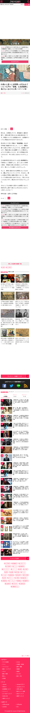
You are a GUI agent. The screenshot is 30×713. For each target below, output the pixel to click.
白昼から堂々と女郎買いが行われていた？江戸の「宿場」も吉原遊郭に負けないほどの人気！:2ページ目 (14, 86)
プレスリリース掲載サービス (14, 376)
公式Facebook (4, 386)
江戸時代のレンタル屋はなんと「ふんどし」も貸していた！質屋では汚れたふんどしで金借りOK (14, 224)
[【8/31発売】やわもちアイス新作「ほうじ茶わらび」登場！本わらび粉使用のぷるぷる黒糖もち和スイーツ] (6, 513)
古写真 (4, 678)
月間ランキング (6, 698)
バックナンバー (15, 62)
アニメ (15, 566)
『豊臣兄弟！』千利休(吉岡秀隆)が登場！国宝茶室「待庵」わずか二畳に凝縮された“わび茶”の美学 (21, 448)
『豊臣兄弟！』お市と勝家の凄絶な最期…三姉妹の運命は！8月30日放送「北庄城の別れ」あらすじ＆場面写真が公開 (21, 551)
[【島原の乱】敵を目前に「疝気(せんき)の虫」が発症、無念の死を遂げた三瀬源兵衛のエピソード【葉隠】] (8, 313)
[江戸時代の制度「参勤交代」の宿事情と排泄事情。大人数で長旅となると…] (8, 296)
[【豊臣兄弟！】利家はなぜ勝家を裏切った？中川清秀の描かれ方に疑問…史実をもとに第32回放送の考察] (6, 442)
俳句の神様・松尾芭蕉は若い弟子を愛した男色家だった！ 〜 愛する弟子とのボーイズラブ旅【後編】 (7, 341)
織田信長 (12, 575)
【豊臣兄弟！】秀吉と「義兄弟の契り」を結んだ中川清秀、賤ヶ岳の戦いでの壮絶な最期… (20, 519)
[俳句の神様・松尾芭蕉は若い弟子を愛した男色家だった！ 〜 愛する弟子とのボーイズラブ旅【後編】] (8, 333)
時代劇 (17, 572)
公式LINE (18, 386)
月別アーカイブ (20, 693)
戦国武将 (22, 566)
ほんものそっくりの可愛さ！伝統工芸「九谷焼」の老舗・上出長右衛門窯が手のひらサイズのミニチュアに (20, 543)
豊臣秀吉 (5, 581)
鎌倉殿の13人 (15, 586)
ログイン (22, 4)
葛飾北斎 (23, 583)
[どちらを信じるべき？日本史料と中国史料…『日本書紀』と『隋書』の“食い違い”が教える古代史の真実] (6, 434)
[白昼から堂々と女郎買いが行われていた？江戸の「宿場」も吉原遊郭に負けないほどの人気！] (15, 73)
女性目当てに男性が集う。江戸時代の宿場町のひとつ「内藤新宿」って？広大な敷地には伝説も (22, 286)
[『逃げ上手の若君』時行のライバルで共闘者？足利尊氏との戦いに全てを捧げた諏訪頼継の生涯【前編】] (6, 426)
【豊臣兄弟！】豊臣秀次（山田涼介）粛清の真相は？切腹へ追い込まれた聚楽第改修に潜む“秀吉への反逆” (21, 488)
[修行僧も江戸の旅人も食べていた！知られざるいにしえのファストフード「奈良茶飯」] (8, 278)
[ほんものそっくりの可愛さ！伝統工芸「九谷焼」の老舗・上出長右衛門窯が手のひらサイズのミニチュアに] (6, 544)
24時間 (5, 395)
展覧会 (19, 581)
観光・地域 (5, 673)
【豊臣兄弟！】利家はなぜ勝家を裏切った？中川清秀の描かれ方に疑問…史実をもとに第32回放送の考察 (20, 441)
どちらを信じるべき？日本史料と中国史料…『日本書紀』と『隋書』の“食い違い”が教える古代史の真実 (21, 433)
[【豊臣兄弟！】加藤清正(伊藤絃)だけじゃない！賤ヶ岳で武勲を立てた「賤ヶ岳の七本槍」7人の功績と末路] (6, 418)
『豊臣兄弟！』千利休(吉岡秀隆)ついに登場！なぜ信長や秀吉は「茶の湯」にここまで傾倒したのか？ (21, 503)
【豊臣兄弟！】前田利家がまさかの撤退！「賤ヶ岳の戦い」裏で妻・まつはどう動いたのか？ (20, 480)
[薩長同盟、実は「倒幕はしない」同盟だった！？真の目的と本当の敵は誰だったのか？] (22, 313)
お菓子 (26, 569)
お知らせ (4, 686)
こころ (22, 93)
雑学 (21, 569)
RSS (25, 386)
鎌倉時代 (26, 581)
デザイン (11, 578)
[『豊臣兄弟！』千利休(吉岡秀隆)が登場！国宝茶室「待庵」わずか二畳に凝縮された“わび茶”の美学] (6, 450)
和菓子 (18, 671)
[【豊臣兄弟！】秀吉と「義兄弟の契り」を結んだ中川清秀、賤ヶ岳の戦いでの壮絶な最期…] (6, 521)
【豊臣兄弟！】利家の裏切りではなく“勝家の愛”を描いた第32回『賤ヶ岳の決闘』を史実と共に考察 (20, 496)
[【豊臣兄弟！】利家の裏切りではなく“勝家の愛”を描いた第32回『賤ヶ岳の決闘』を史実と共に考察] (6, 497)
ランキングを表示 (14, 558)
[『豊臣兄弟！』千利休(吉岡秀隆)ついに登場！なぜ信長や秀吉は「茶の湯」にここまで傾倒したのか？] (6, 505)
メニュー (1, 1)
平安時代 (9, 566)
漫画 (12, 572)
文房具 (17, 578)
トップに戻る (26, 656)
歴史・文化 (3, 93)
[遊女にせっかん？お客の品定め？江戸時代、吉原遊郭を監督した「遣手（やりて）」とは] (22, 296)
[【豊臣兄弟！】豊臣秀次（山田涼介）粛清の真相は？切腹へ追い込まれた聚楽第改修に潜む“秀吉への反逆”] (6, 489)
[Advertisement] (15, 22)
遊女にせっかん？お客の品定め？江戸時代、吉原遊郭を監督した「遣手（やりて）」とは (22, 304)
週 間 (15, 395)
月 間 (24, 395)
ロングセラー (6, 569)
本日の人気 (5, 696)
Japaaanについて (21, 686)
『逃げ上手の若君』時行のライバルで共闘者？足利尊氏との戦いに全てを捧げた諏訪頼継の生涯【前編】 (20, 425)
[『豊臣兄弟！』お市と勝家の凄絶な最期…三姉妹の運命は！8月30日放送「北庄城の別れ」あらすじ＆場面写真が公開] (6, 552)
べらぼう (5, 575)
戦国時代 (15, 563)
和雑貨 (18, 669)
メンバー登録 (27, 4)
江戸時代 (9, 267)
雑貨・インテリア (6, 669)
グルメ (4, 671)
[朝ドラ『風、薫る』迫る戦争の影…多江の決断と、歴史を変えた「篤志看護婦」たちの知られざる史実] (6, 410)
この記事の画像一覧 (16, 264)
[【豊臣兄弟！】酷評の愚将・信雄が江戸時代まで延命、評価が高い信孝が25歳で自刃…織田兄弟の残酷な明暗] (6, 466)
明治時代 (19, 575)
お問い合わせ (20, 689)
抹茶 (5, 578)
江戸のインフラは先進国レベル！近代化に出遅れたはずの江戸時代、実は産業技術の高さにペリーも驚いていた (14, 52)
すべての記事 (5, 662)
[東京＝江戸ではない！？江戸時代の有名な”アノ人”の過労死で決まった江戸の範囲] (22, 333)
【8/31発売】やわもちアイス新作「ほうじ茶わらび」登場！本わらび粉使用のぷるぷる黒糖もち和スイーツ (20, 512)
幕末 (7, 572)
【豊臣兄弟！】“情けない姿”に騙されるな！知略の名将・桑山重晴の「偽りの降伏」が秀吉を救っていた (20, 401)
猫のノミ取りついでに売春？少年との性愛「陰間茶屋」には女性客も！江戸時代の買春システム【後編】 (14, 57)
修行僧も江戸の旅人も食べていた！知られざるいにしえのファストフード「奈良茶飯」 (7, 286)
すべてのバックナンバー (15, 227)
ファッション (5, 666)
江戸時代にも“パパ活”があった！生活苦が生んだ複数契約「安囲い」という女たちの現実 (14, 48)
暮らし (4, 676)
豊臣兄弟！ (24, 578)
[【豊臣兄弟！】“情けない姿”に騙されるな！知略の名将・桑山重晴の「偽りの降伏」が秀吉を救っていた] (6, 402)
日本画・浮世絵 (20, 664)
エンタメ (19, 673)
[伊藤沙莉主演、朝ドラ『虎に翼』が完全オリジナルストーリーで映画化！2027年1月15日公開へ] (6, 458)
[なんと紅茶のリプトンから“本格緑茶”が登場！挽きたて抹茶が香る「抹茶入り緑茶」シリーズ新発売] (6, 529)
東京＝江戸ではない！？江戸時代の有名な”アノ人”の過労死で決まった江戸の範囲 (22, 341)
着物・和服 (19, 666)
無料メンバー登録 (21, 691)
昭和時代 (8, 583)
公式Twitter (11, 386)
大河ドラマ (22, 563)
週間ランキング (20, 696)
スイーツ (15, 569)
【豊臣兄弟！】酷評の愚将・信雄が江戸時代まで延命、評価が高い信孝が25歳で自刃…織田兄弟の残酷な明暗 (20, 464)
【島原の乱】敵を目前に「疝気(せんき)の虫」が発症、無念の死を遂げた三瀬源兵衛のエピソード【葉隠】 (7, 322)
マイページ (5, 691)
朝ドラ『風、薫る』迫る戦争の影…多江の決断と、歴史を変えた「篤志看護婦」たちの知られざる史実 (20, 409)
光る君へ (16, 583)
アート (3, 664)
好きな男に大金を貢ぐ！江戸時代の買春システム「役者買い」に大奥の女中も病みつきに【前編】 (14, 220)
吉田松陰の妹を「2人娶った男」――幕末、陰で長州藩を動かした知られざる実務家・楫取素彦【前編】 (20, 535)
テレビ (23, 572)
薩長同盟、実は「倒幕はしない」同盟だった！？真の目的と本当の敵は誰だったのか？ (22, 321)
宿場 (4, 267)
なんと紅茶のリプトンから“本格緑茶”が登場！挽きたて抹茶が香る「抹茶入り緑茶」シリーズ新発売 (21, 527)
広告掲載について (6, 689)
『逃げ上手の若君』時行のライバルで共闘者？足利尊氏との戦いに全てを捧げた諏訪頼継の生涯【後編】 (20, 472)
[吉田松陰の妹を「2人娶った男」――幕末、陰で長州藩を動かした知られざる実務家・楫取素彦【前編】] (6, 536)
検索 (28, 1)
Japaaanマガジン (21, 684)
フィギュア (12, 581)
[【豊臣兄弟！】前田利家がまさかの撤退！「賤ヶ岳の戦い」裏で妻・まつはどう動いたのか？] (6, 481)
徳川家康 (26, 575)
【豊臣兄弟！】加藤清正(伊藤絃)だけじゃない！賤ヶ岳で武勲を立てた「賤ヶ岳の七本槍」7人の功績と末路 (21, 417)
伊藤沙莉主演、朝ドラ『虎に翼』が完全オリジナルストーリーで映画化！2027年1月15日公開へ (20, 456)
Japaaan (15, 1)
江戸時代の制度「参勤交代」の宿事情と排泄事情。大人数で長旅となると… (7, 303)
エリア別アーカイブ (7, 693)
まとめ (18, 662)
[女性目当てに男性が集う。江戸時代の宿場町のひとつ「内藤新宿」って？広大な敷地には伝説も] (22, 278)
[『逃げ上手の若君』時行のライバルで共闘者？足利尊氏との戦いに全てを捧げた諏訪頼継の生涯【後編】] (6, 473)
